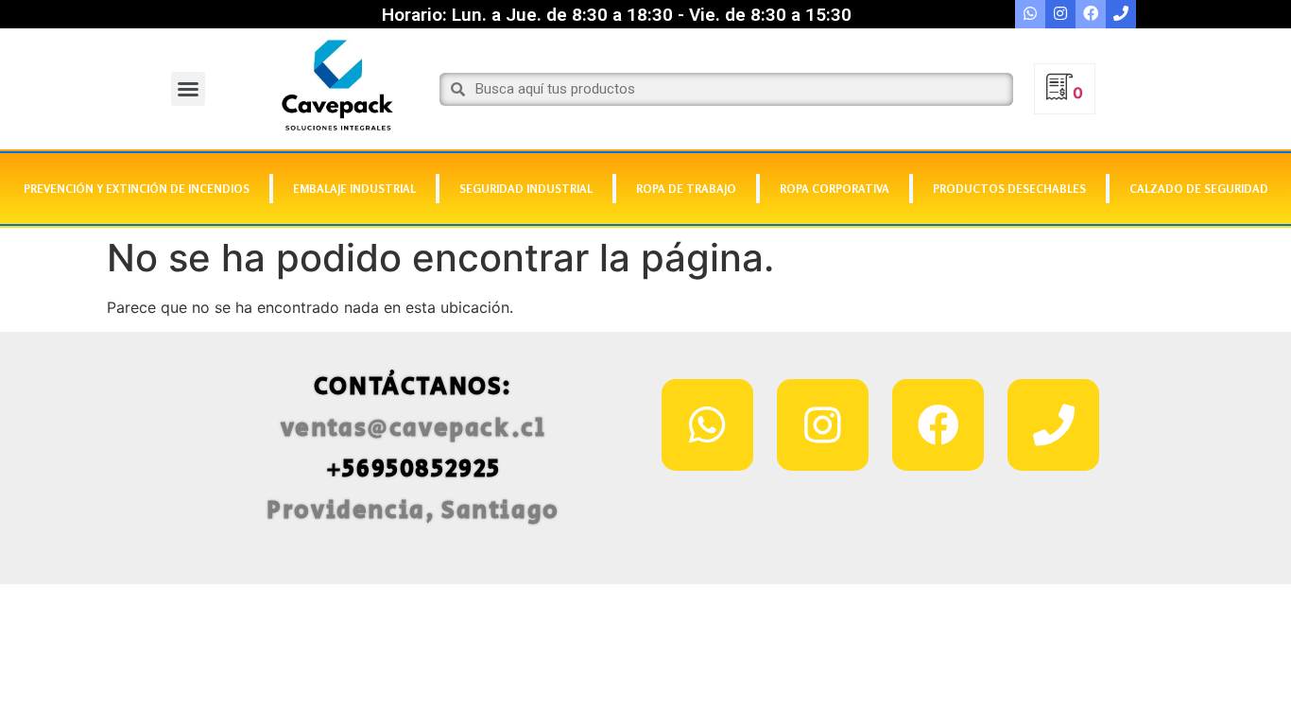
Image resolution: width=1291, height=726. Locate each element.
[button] (188, 89)
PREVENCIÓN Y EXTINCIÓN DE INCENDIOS (137, 189)
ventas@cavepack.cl (413, 428)
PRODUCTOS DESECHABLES (1009, 189)
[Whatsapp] (707, 425)
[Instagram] (823, 425)
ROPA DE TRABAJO (686, 189)
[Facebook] (938, 425)
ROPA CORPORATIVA (834, 189)
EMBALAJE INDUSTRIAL (354, 189)
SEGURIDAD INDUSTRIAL (526, 189)
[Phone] (1053, 425)
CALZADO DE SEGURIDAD (1198, 189)
